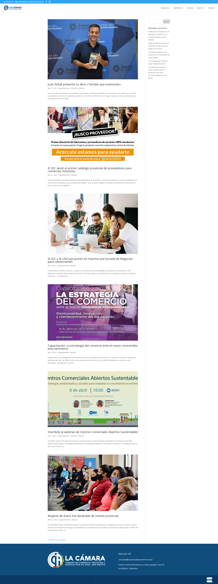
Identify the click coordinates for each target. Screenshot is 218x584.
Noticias (190, 8)
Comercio (74, 88)
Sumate (211, 8)
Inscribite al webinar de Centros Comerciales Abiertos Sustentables (93, 432)
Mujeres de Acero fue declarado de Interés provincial (83, 516)
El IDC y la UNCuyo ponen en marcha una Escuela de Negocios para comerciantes (90, 260)
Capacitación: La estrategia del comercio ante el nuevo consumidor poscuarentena (93, 347)
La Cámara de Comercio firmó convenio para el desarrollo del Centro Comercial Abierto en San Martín (157, 72)
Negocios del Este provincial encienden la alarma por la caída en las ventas (158, 46)
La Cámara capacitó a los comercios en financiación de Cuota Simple (159, 55)
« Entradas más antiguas (57, 540)
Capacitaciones (63, 88)
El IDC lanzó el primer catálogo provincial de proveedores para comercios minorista (89, 169)
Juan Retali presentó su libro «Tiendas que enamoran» (84, 84)
